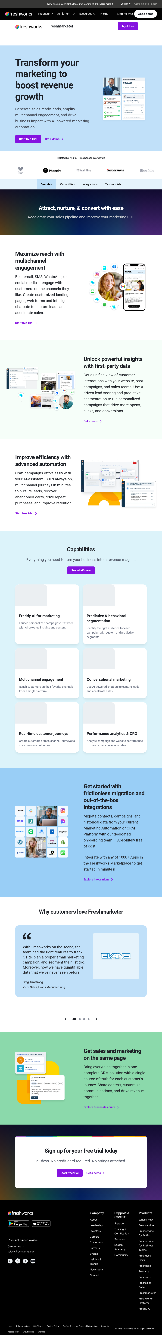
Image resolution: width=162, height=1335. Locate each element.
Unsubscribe (28, 1332)
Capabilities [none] (67, 184)
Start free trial (28, 139)
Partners (95, 1248)
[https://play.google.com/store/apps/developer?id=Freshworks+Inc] (18, 1224)
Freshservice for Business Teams (146, 1245)
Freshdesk (145, 1265)
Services (119, 1239)
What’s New (146, 1219)
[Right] (96, 1019)
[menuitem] (126, 3)
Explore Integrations (96, 879)
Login (154, 3)
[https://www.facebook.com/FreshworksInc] (25, 1260)
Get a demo (145, 13)
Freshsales (145, 1277)
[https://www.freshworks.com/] (18, 14)
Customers (96, 1242)
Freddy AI (144, 1308)
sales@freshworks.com (21, 1251)
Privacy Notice (23, 1326)
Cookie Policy (53, 1326)
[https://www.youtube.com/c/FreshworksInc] (32, 1260)
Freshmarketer (147, 1292)
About (93, 1219)
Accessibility (13, 1332)
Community (121, 1255)
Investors (95, 1231)
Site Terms (38, 1326)
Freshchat (144, 1271)
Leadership (96, 1225)
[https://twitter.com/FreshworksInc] (17, 1260)
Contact (94, 1275)
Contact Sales (141, 3)
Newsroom (96, 1269)
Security (105, 1326)
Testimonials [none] (113, 184)
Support (119, 1223)
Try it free (128, 26)
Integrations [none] (90, 184)
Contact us (14, 1246)
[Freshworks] (39, 1213)
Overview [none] (47, 184)
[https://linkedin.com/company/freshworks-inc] (10, 1260)
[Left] (65, 1019)
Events (94, 1253)
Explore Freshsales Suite (99, 1107)
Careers (94, 1236)
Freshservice (146, 1225)
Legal (10, 1326)
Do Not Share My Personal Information (80, 1326)
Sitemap (41, 1332)
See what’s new (81, 570)
